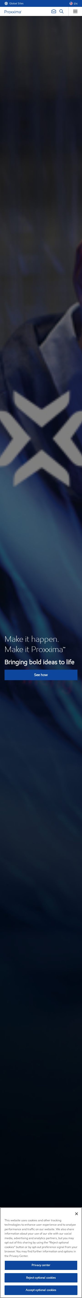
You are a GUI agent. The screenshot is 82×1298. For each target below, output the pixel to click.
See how (41, 674)
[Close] (77, 1214)
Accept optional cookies (41, 1290)
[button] (73, 3)
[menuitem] (14, 3)
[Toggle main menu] (75, 11)
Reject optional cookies (41, 1278)
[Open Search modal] (61, 11)
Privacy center (41, 1265)
